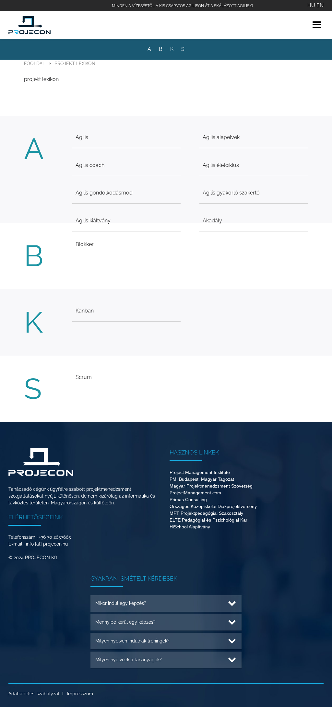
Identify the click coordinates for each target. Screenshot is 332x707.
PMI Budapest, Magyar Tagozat (202, 479)
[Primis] (29, 25)
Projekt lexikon (74, 63)
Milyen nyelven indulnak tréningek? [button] (132, 640)
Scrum (84, 377)
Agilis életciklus (221, 165)
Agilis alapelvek (221, 137)
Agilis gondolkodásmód (104, 193)
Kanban (85, 311)
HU (311, 5)
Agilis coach (90, 165)
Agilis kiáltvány (93, 221)
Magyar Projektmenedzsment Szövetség (211, 486)
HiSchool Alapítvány (190, 526)
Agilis (82, 137)
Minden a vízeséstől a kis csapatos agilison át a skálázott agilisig (182, 6)
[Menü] (317, 24)
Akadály (212, 221)
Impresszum (80, 693)
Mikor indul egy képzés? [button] (120, 603)
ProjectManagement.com (195, 492)
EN (320, 5)
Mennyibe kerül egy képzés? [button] (125, 622)
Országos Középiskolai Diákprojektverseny (213, 506)
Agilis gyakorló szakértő (231, 193)
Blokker (85, 244)
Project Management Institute (200, 472)
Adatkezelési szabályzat (34, 693)
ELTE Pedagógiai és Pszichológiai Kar (208, 520)
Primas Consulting (188, 499)
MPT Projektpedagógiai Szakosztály (206, 513)
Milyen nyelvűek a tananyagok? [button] (128, 659)
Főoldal (34, 63)
